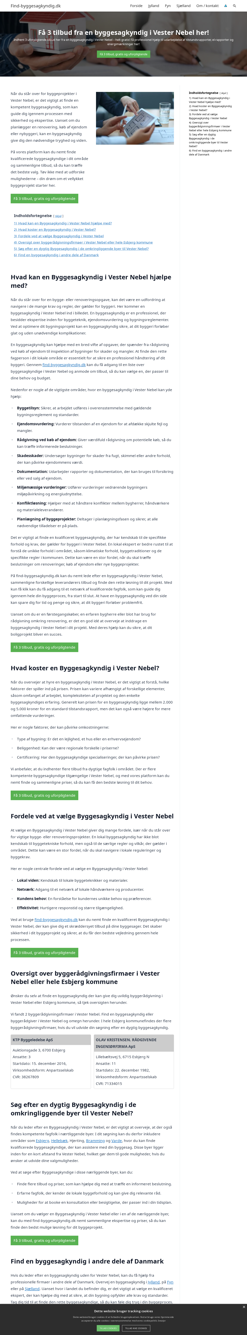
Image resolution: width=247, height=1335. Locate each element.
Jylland (153, 5)
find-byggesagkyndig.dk (64, 364)
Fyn (168, 5)
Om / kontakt (207, 5)
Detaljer (161, 1320)
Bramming (95, 1140)
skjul (58, 216)
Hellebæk (59, 1140)
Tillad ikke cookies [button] (136, 1328)
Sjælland (183, 5)
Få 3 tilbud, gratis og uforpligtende (123, 54)
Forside (136, 5)
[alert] (123, 1319)
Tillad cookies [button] (108, 1328)
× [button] (243, 1307)
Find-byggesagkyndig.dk (36, 6)
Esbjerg (42, 1140)
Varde (116, 1140)
